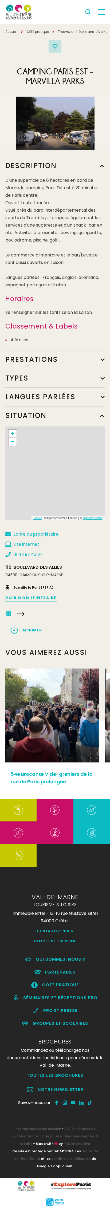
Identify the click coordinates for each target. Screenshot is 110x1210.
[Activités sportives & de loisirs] (55, 832)
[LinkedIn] (81, 1102)
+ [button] (12, 433)
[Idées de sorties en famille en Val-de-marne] (92, 832)
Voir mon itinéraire (31, 597)
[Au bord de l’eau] (92, 810)
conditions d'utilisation (71, 1158)
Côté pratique (37, 31)
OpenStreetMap (93, 518)
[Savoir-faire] (18, 855)
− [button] (12, 441)
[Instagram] (65, 1102)
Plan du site (51, 1136)
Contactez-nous (55, 931)
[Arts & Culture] (55, 810)
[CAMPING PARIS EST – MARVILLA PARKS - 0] (55, 123)
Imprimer (31, 630)
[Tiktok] (90, 1102)
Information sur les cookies (37, 1128)
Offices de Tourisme (55, 941)
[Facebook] (56, 1102)
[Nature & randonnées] (18, 832)
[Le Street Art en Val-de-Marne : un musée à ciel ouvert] (18, 810)
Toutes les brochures (55, 1075)
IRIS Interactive (77, 1143)
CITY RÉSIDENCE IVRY (20, 614)
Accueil (11, 31)
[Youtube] (73, 1102)
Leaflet (37, 518)
